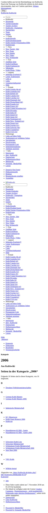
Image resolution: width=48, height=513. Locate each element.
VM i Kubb (10, 459)
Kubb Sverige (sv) (12, 125)
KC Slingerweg (11, 417)
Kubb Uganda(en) (12, 130)
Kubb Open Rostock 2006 (15, 419)
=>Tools (9, 36)
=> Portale (9, 87)
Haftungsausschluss (13, 159)
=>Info (8, 151)
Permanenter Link (12, 145)
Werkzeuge (10, 134)
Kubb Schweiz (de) (13, 128)
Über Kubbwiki (11, 500)
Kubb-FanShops (12, 64)
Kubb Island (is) (11, 115)
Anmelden (9, 178)
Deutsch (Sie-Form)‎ (13, 170)
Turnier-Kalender (12, 24)
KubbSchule (10, 45)
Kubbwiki (9, 19)
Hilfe (7, 85)
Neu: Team (10, 51)
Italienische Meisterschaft (15, 408)
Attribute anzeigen (12, 149)
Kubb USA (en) (11, 132)
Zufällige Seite (11, 62)
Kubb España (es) (12, 104)
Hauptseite (9, 22)
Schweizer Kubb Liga (14, 442)
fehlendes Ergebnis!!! (13, 75)
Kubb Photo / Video (13, 70)
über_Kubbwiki (11, 155)
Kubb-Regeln (11, 38)
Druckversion (11, 142)
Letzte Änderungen (13, 77)
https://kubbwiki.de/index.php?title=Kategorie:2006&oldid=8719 (18, 474)
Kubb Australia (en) (13, 91)
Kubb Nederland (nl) (13, 119)
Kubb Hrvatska (11, 111)
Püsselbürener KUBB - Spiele (17, 430)
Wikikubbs (10, 68)
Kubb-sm (9, 421)
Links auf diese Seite (13, 136)
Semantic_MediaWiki (13, 164)
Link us (8, 79)
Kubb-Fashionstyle (13, 66)
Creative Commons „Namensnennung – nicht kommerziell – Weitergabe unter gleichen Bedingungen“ (24, 491)
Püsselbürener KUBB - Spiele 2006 (19, 433)
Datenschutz (10, 157)
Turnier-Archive (11, 26)
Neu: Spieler (10, 53)
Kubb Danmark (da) (13, 100)
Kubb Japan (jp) (11, 117)
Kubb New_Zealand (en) (15, 121)
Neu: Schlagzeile (12, 58)
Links (8, 81)
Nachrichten (10, 30)
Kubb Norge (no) (12, 123)
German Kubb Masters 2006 (16, 399)
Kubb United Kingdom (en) (16, 108)
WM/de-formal (11, 469)
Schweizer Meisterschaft (15, 444)
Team (8, 32)
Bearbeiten (10, 348)
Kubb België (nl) (12, 94)
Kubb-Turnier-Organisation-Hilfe (18, 43)
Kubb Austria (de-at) (13, 89)
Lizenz (8, 166)
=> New (9, 47)
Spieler (8, 34)
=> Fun (8, 60)
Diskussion (10, 346)
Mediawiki (10, 161)
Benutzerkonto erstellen (14, 176)
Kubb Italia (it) (11, 113)
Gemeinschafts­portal (13, 83)
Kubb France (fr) (12, 106)
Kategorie (9, 343)
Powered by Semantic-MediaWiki (18, 510)
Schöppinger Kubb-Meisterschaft (18, 446)
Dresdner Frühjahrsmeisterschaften (18, 388)
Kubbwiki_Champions (14, 28)
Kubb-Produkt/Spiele (13, 41)
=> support (10, 72)
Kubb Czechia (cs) (12, 98)
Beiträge (9, 174)
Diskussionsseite (12, 172)
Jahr (7, 481)
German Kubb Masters (14, 397)
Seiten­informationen (13, 147)
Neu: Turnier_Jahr (12, 49)
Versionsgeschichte (13, 350)
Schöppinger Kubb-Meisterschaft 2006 (20, 448)
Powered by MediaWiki (14, 508)
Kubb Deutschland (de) (14, 102)
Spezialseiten (10, 140)
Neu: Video (10, 55)
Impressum (10, 153)
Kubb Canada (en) (12, 96)
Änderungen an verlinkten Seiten (18, 138)
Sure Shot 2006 (11, 450)
